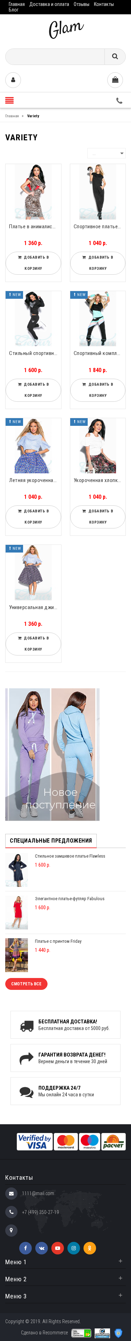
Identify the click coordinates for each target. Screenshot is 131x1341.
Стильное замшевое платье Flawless (70, 856)
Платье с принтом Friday (58, 941)
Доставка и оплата (49, 4)
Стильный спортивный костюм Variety (35, 353)
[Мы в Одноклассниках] (89, 1248)
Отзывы (81, 4)
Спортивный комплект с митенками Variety (100, 353)
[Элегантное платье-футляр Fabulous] (16, 912)
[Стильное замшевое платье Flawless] (16, 869)
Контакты (104, 4)
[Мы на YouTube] (57, 1248)
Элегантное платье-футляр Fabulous (69, 898)
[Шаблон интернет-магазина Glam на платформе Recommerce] (65, 28)
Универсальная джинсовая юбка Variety (35, 607)
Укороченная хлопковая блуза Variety (100, 480)
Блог (14, 10)
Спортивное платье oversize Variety (100, 226)
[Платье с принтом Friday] (16, 954)
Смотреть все (26, 983)
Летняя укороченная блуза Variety (35, 480)
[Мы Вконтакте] (41, 1248)
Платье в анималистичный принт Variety (35, 226)
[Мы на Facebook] (25, 1248)
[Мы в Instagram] (73, 1248)
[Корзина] (115, 80)
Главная (17, 4)
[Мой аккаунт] (13, 80)
